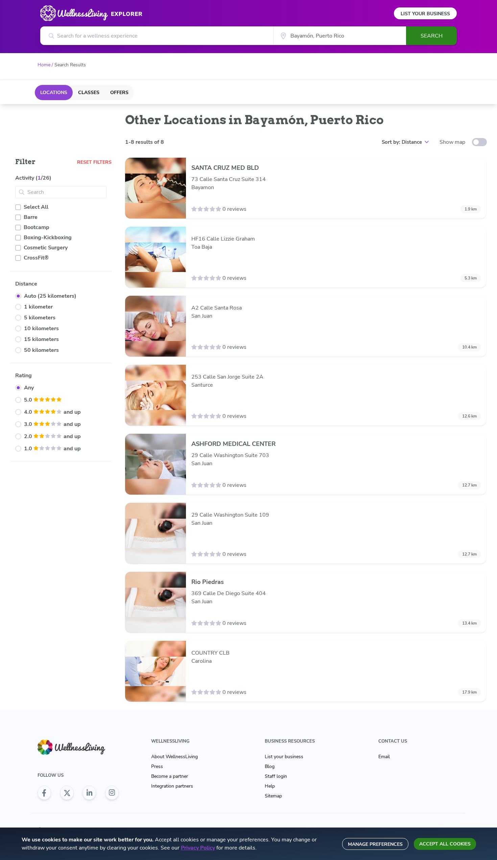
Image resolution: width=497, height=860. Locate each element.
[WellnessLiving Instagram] (112, 793)
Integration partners (172, 786)
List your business (284, 756)
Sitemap (273, 796)
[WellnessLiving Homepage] (78, 747)
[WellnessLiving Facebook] (44, 793)
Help (270, 786)
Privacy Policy (198, 848)
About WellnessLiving (174, 756)
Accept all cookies (445, 844)
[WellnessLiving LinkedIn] (89, 793)
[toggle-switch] (479, 142)
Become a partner (169, 776)
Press (157, 766)
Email (384, 756)
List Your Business (425, 13)
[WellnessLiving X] (67, 793)
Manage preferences (375, 844)
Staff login (276, 776)
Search (432, 36)
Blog (270, 766)
